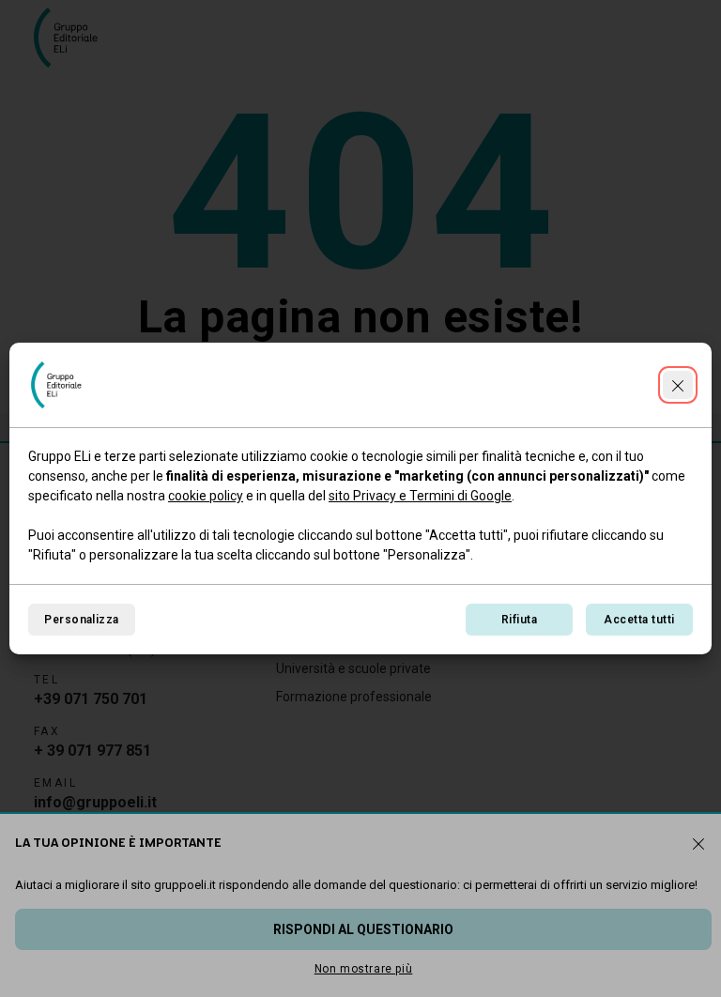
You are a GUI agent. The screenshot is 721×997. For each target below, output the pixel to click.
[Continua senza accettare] (678, 385)
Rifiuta (519, 619)
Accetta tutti (639, 619)
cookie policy (205, 495)
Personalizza (81, 619)
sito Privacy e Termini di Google (420, 495)
